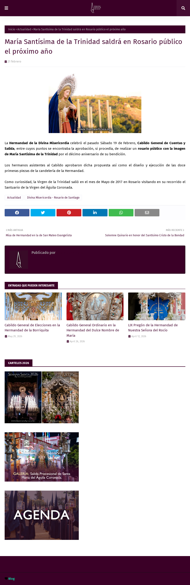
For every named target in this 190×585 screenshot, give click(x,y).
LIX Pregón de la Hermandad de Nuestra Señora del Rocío (153, 328)
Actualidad (24, 29)
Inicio (11, 29)
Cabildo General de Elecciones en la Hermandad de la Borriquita (32, 328)
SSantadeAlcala (69, 252)
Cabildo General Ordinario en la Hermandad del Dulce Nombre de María (92, 330)
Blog (11, 578)
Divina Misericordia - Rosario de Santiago (53, 197)
